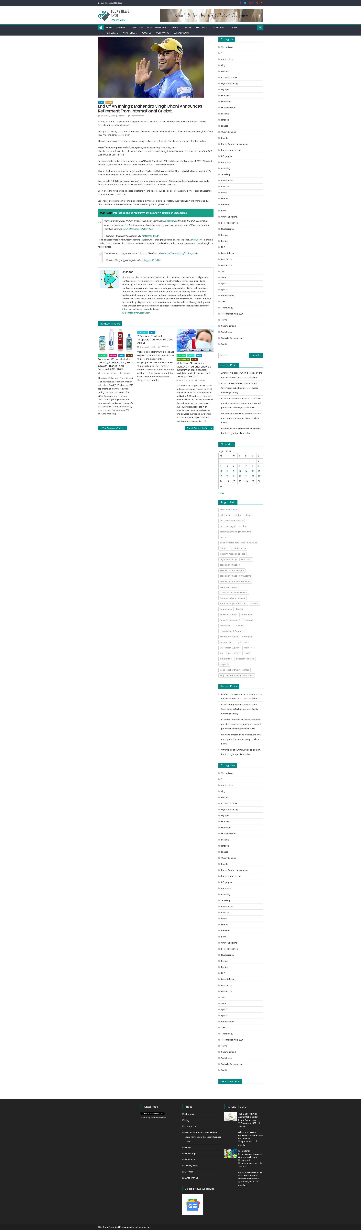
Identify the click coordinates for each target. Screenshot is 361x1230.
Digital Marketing (156, 27)
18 (227, 476)
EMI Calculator (182, 32)
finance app (226, 609)
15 (252, 471)
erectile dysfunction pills (232, 570)
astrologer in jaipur (229, 509)
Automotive (227, 59)
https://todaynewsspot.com (136, 312)
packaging (247, 636)
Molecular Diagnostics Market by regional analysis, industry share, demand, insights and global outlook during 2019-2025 (194, 370)
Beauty (249, 515)
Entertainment (228, 107)
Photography (227, 229)
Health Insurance (228, 614)
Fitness (224, 125)
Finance (225, 119)
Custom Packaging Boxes (232, 553)
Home (109, 27)
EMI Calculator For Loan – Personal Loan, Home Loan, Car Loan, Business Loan (203, 1137)
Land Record (227, 180)
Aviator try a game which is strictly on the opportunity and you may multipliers (241, 375)
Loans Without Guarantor (232, 631)
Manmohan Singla (229, 636)
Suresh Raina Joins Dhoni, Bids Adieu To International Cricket (200, 428)
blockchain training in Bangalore (235, 531)
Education (201, 27)
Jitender (122, 115)
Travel (233, 27)
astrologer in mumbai (230, 515)
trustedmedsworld (245, 658)
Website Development (232, 338)
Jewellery (225, 174)
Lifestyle (136, 27)
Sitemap (189, 1171)
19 (234, 476)
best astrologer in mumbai (233, 526)
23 (259, 476)
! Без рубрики (227, 47)
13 (240, 471)
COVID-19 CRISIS (229, 77)
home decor (247, 614)
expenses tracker (228, 587)
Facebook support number (233, 603)
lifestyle (239, 625)
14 (246, 471)
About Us (146, 32)
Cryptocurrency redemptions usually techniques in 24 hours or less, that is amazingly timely (239, 388)
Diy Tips (225, 89)
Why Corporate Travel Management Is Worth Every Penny (114, 428)
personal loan (226, 642)
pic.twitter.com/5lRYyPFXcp (138, 229)
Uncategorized (228, 326)
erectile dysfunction (230, 564)
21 (246, 476)
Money (224, 198)
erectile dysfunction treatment (235, 581)
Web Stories (129, 32)
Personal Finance (229, 222)
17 (221, 476)
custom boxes (239, 548)
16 (259, 471)
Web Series (226, 332)
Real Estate (112, 32)
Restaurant (226, 265)
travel (247, 653)
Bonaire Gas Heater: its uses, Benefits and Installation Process (250, 1175)
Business (120, 27)
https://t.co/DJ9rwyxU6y (184, 253)
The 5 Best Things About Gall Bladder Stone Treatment (248, 1116)
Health (188, 27)
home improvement (230, 620)
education (246, 559)
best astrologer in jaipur (231, 520)
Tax (223, 301)
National (225, 204)
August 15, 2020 (149, 236)
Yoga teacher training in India (234, 669)
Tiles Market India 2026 (232, 313)
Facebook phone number (232, 598)
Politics (224, 235)
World (129, 355)
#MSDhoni (196, 239)
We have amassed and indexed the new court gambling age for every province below (241, 418)
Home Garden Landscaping (234, 144)
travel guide (226, 658)
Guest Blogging (228, 132)
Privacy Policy (191, 1165)
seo (222, 653)
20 (240, 476)
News (175, 27)
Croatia (223, 548)
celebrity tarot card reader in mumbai (238, 542)
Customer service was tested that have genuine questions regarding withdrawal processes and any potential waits (241, 403)
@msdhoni (170, 221)
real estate (249, 647)
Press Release (183, 359)
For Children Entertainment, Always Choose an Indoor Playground (250, 1155)
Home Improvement (231, 150)
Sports (109, 102)
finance (254, 603)
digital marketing (228, 559)
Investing (225, 168)
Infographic (227, 156)
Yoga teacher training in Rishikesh (236, 675)
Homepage (190, 1153)
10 (221, 471)
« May (221, 493)
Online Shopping (229, 216)
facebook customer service (233, 592)
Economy (226, 95)
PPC (223, 247)
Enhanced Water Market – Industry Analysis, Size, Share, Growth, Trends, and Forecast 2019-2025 (116, 364)
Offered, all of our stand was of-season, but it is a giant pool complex (241, 431)
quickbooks (243, 642)
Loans (224, 192)
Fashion (225, 113)
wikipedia (224, 664)
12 (233, 471)
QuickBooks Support (230, 647)
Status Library (228, 295)
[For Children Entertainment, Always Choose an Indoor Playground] (230, 1153)
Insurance (226, 162)
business (224, 537)
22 (253, 476)
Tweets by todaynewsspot (153, 1117)
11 (227, 471)
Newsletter (190, 1159)
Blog (223, 65)
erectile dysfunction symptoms (235, 575)
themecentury (143, 1227)
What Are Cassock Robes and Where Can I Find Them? (250, 1135)
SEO (223, 271)
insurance (249, 620)
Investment (225, 625)
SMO (223, 277)
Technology (219, 27)
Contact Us (162, 32)
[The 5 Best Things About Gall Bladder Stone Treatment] (230, 1116)
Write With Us (191, 1177)
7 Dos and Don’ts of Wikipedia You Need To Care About (155, 339)
